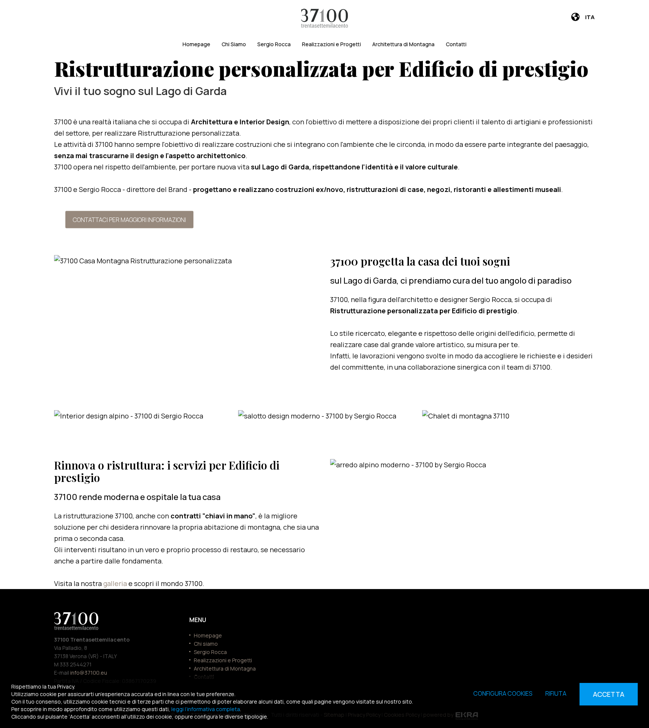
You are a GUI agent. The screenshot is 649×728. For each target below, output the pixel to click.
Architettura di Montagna (403, 44)
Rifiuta (555, 693)
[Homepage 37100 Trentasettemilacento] (324, 18)
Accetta (608, 694)
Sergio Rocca (274, 44)
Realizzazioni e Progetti (331, 44)
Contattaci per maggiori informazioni (129, 219)
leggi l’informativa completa (205, 709)
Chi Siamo (234, 44)
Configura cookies (503, 693)
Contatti (456, 44)
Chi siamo (206, 643)
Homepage (196, 44)
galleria (115, 583)
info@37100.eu (88, 672)
